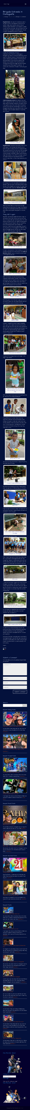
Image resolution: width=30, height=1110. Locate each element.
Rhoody (6, 16)
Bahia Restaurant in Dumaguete (9, 824)
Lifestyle (17, 16)
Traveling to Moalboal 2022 (8, 1006)
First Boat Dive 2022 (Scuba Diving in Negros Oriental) (13, 749)
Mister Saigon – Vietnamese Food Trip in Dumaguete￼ (13, 846)
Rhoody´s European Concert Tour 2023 (10, 793)
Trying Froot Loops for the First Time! (10, 895)
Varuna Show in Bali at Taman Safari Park (11, 772)
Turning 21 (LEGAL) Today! (8, 872)
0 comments (23, 16)
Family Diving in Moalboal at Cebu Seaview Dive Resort (13, 726)
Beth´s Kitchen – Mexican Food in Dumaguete (11, 976)
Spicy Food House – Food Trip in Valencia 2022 (12, 1038)
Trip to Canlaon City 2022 (8, 991)
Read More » (5, 731)
